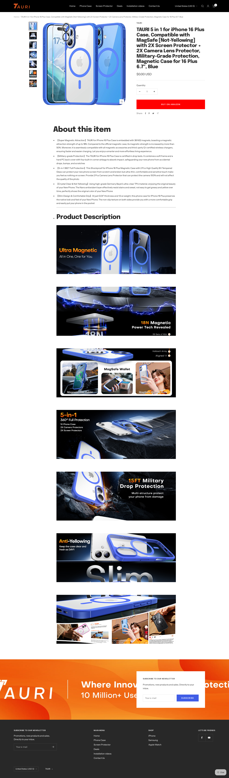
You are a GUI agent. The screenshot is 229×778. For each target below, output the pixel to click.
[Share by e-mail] (157, 113)
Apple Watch (154, 744)
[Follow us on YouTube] (209, 737)
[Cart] (213, 6)
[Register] (53, 747)
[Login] (208, 6)
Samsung (153, 740)
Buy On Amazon (170, 104)
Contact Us (154, 6)
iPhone (151, 735)
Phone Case (86, 6)
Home (72, 6)
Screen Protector (104, 6)
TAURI (139, 23)
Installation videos (135, 6)
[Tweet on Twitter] (153, 113)
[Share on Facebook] (145, 113)
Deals (119, 6)
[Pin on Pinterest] (149, 113)
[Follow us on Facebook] (202, 737)
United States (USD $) (185, 6)
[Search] (202, 6)
